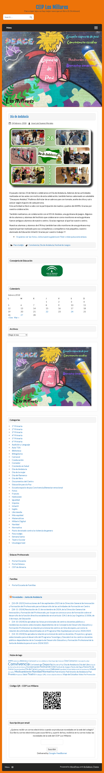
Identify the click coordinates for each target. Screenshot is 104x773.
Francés (15, 493)
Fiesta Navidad (19, 669)
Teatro (32, 674)
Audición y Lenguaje (21, 444)
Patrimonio (60, 671)
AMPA (10, 661)
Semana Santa (18, 536)
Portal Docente (19, 561)
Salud (25, 674)
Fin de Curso (31, 669)
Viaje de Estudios (70, 674)
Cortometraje (36, 664)
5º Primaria (17, 438)
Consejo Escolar (83, 661)
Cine (66, 661)
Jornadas (11, 672)
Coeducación (18, 460)
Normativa (17, 527)
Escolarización (33, 667)
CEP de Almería (19, 567)
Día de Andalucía (47, 245)
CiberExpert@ (52, 661)
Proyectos (19, 674)
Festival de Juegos (62, 245)
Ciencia (61, 661)
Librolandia (17, 512)
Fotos (14, 490)
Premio (12, 674)
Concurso (72, 661)
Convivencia (34, 245)
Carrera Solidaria (42, 661)
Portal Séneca (18, 564)
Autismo (16, 661)
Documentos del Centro (23, 481)
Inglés (14, 509)
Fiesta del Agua (77, 667)
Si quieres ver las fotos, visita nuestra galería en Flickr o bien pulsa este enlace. (51, 237)
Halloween (17, 497)
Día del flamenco (19, 475)
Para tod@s (18, 245)
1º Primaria (17, 426)
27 (22, 315)
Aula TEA (16, 447)
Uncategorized (18, 543)
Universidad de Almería (54, 674)
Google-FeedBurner (58, 753)
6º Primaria (17, 441)
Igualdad (16, 500)
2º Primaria (17, 429)
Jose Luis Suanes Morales (42, 123)
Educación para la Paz (21, 484)
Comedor (16, 463)
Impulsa (15, 503)
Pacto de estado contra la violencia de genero (32, 530)
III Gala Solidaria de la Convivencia (77, 669)
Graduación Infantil (43, 669)
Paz (90, 671)
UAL (44, 674)
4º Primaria (17, 435)
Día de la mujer (18, 472)
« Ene (10, 317)
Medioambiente (23, 671)
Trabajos (39, 675)
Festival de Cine (48, 666)
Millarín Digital (19, 521)
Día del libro (17, 478)
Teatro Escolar (18, 540)
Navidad (15, 524)
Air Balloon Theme (91, 767)
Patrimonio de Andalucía (77, 671)
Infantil (15, 506)
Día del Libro (85, 664)
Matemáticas (18, 518)
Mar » (16, 317)
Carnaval (16, 457)
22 (47, 311)
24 (72, 311)
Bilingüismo (17, 454)
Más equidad (17, 515)
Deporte (48, 664)
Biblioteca (16, 450)
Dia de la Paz (58, 665)
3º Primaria (17, 432)
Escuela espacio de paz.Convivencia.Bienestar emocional (37, 487)
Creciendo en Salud (20, 466)
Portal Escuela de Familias (24, 585)
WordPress (75, 767)
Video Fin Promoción (87, 674)
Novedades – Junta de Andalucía (27, 597)
